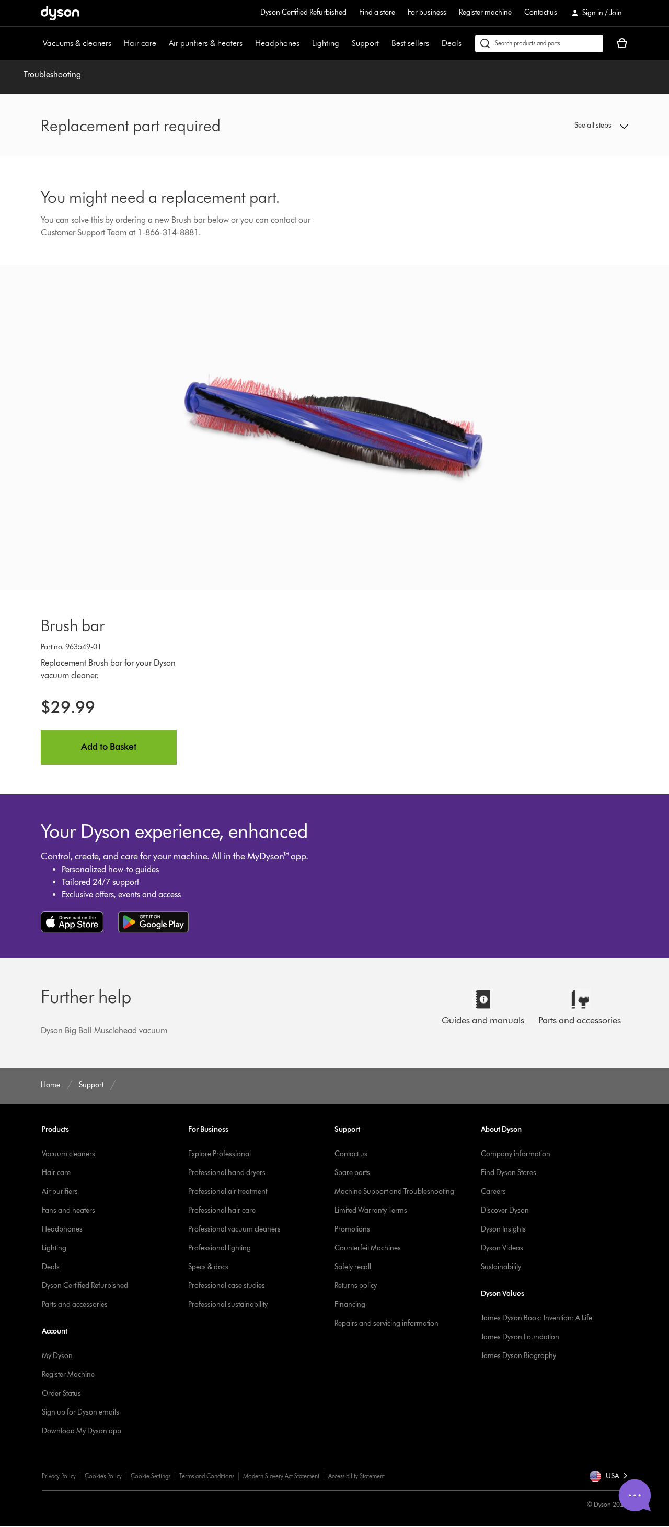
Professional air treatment (227, 1191)
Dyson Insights (503, 1229)
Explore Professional (219, 1153)
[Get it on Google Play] (153, 921)
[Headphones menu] (304, 43)
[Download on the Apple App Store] (72, 921)
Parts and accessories (75, 1304)
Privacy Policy (59, 1476)
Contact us (540, 12)
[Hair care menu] (161, 43)
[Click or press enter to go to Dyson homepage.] (60, 13)
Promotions (352, 1229)
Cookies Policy (103, 1476)
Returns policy (355, 1285)
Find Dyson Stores (508, 1172)
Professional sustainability (228, 1304)
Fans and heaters (68, 1210)
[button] (560, 125)
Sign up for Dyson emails (80, 1412)
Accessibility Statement (356, 1476)
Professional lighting (219, 1248)
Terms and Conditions (206, 1476)
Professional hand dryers (227, 1172)
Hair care (140, 43)
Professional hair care (222, 1210)
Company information (515, 1153)
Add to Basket (108, 747)
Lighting (325, 43)
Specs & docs (208, 1266)
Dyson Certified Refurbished (303, 12)
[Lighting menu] (344, 43)
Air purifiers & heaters (206, 43)
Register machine (485, 12)
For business (427, 12)
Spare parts (352, 1172)
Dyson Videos (502, 1248)
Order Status (61, 1393)
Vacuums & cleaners (77, 43)
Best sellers (410, 43)
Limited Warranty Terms (370, 1210)
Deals (452, 43)
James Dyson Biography (518, 1355)
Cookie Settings (150, 1476)
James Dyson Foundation (520, 1336)
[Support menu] (384, 43)
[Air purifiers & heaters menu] (248, 43)
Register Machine (68, 1374)
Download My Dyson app (81, 1431)
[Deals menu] (467, 43)
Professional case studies (226, 1285)
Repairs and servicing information (386, 1323)
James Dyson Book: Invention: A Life (536, 1318)
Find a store (377, 12)
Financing (349, 1304)
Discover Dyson (505, 1210)
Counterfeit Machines (367, 1248)
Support (365, 43)
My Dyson (57, 1355)
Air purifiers (60, 1191)
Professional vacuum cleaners (234, 1229)
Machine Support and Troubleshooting (394, 1191)
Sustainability (501, 1266)
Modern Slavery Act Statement (281, 1476)
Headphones (277, 43)
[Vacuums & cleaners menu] (116, 43)
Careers (493, 1191)
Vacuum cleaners (68, 1153)
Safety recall (352, 1266)
